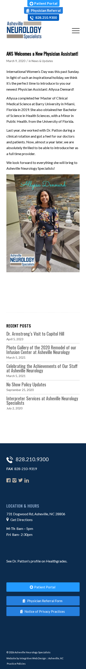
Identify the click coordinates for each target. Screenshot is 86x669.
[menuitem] (43, 3)
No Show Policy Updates (26, 384)
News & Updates (42, 61)
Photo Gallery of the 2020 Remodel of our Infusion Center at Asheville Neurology (41, 349)
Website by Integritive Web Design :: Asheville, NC (35, 658)
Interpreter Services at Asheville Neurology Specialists (42, 400)
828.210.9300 (46, 17)
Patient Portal (45, 3)
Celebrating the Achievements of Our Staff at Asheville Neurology (42, 368)
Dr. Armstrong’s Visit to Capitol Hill (35, 333)
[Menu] (73, 30)
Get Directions (21, 519)
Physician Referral (46, 10)
